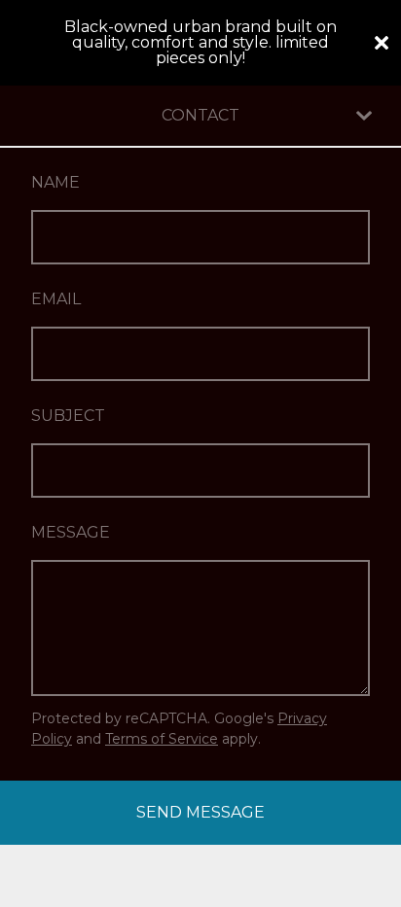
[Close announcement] (381, 42)
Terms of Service (161, 739)
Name (55, 182)
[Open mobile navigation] (364, 115)
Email (56, 299)
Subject (68, 415)
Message (70, 532)
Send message (200, 812)
